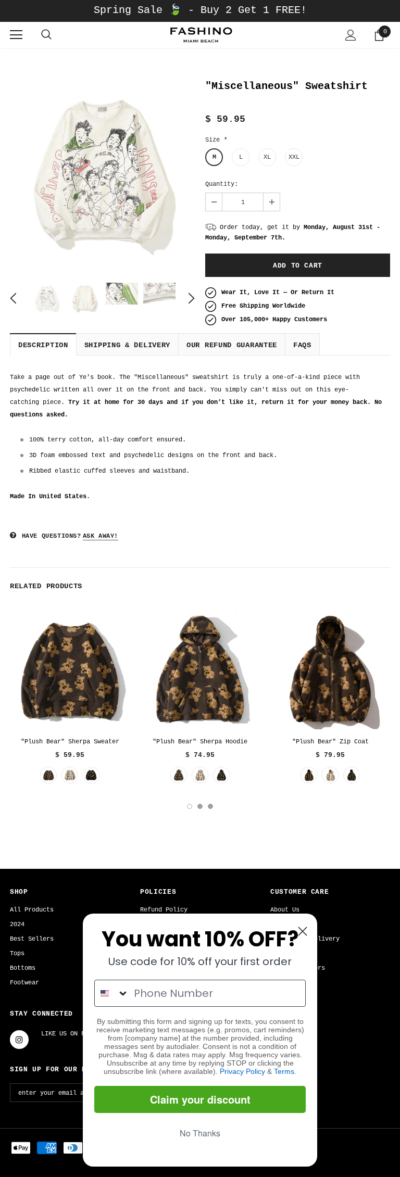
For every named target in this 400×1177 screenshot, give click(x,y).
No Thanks (200, 1133)
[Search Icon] (46, 35)
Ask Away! (100, 536)
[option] (102, 174)
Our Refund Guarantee (231, 345)
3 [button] (210, 806)
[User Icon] (350, 35)
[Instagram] (19, 1039)
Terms (284, 1071)
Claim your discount (200, 1099)
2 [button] (200, 806)
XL (267, 157)
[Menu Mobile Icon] (16, 35)
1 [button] (189, 806)
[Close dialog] (302, 931)
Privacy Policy (242, 1071)
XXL (294, 157)
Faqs (302, 345)
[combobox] (112, 993)
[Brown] (48, 775)
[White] (70, 775)
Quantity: (221, 184)
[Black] (91, 775)
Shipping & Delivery (127, 345)
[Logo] (200, 34)
